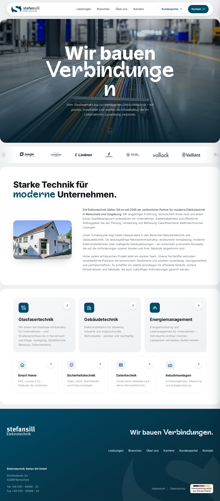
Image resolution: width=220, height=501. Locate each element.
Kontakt (196, 9)
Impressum (158, 488)
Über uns (122, 9)
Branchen (103, 9)
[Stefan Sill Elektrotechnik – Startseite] (25, 9)
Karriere (138, 9)
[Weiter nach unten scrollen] (110, 131)
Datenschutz (177, 488)
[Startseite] (21, 430)
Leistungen (83, 9)
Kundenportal (170, 9)
